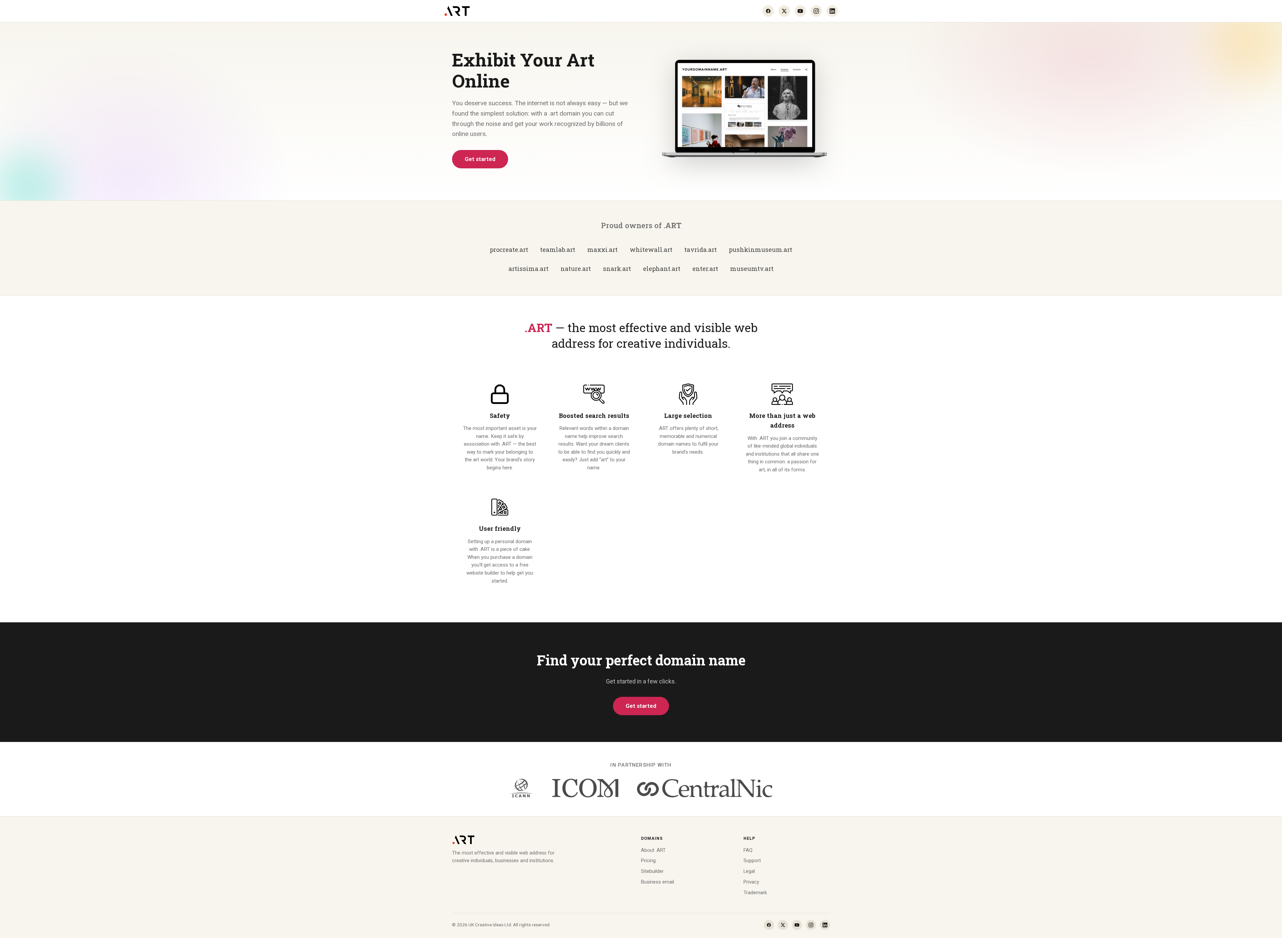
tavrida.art (700, 250)
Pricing (648, 860)
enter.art (705, 269)
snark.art (617, 269)
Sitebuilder (652, 871)
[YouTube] (800, 11)
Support (752, 860)
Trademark (755, 893)
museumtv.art (752, 269)
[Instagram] (816, 11)
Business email (657, 882)
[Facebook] (768, 11)
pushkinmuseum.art (760, 250)
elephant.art (661, 269)
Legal (749, 871)
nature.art (576, 269)
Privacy (751, 882)
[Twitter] (784, 11)
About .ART (653, 850)
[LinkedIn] (832, 11)
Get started (480, 159)
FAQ (748, 850)
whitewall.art (651, 250)
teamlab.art (557, 250)
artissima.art (528, 269)
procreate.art (509, 250)
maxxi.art (602, 250)
